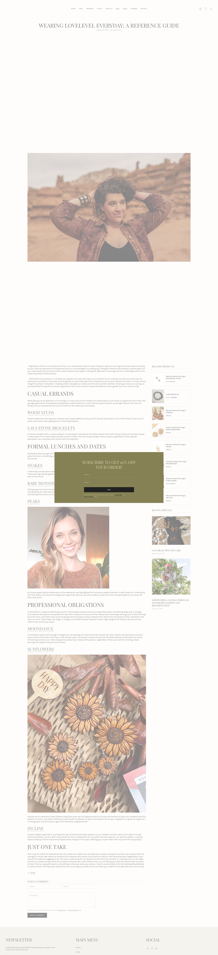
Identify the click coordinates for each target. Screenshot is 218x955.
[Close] (159, 455)
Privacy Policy (118, 495)
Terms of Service (88, 496)
